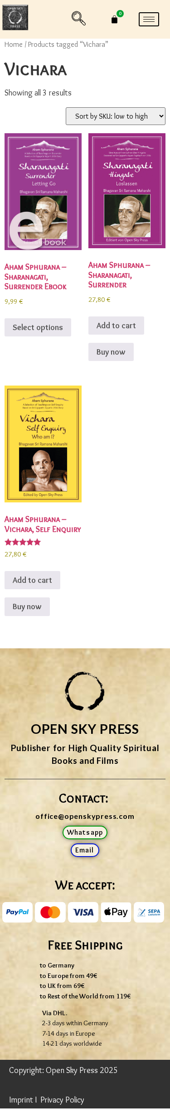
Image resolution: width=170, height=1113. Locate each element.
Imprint (21, 1100)
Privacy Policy (62, 1100)
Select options (38, 327)
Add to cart (116, 326)
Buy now (111, 352)
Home (14, 44)
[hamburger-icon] (149, 19)
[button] (79, 19)
